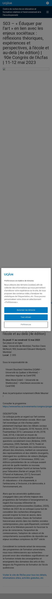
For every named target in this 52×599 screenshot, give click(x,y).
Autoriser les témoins (26, 310)
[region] (26, 299)
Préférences (26, 325)
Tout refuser (26, 317)
